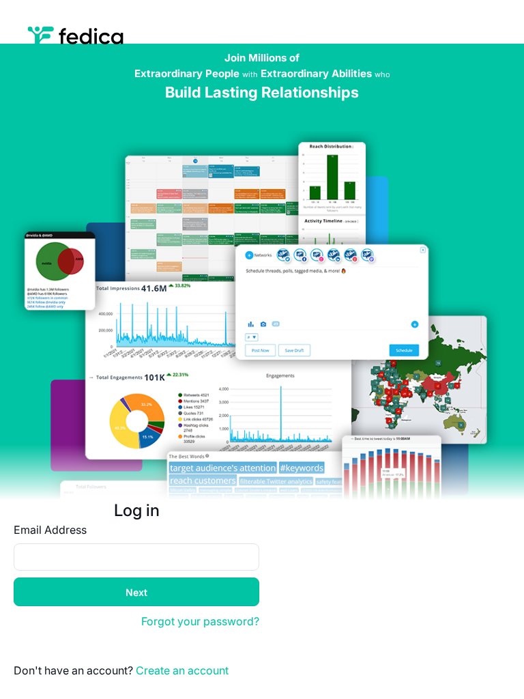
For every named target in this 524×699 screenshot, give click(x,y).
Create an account (182, 670)
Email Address (50, 530)
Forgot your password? (200, 621)
